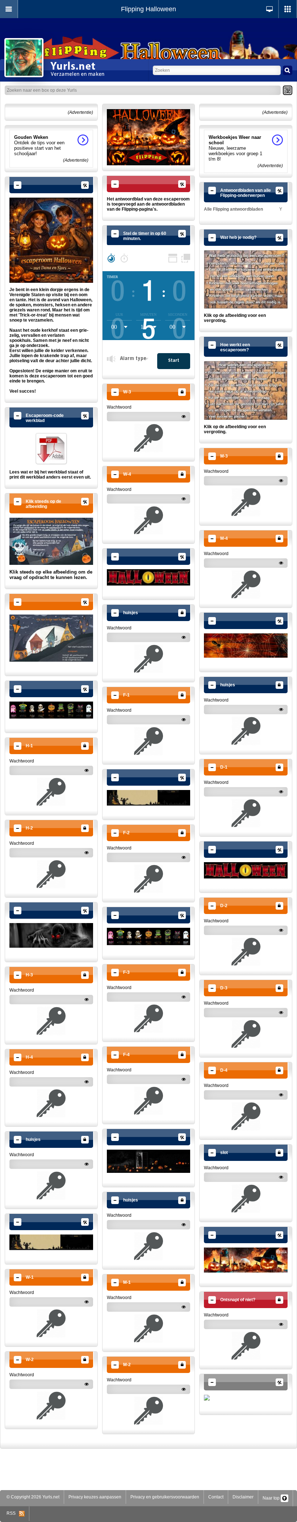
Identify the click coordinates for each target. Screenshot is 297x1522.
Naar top (272, 1498)
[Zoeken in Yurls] (287, 70)
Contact (215, 1497)
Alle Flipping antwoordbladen (233, 209)
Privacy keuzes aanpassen (94, 1497)
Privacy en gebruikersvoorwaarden (164, 1497)
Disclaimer (243, 1497)
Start (173, 361)
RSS (13, 1513)
